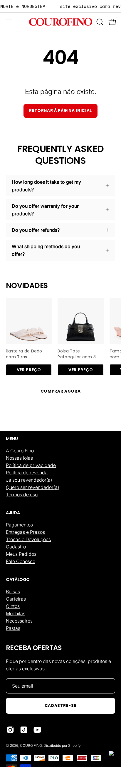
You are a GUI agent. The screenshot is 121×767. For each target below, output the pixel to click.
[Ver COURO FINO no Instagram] (10, 729)
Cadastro (16, 547)
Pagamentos (19, 525)
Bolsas (13, 591)
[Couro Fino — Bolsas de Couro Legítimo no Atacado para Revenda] (60, 22)
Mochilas (15, 613)
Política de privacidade (31, 465)
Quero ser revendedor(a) (32, 487)
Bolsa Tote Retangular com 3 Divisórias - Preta (77, 353)
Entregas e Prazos (25, 532)
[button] (99, 22)
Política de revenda (27, 472)
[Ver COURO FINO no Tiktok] (23, 729)
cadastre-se (60, 705)
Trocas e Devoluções (28, 539)
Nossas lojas (19, 458)
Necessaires (19, 621)
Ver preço (29, 370)
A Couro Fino (20, 451)
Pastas (13, 628)
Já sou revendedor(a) (29, 480)
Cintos (13, 606)
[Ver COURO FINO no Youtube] (37, 729)
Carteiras (16, 599)
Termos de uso (22, 494)
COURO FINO (31, 745)
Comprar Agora (61, 391)
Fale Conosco (20, 561)
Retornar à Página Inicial (60, 110)
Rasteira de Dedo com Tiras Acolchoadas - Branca (24, 353)
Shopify (74, 745)
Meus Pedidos (21, 554)
